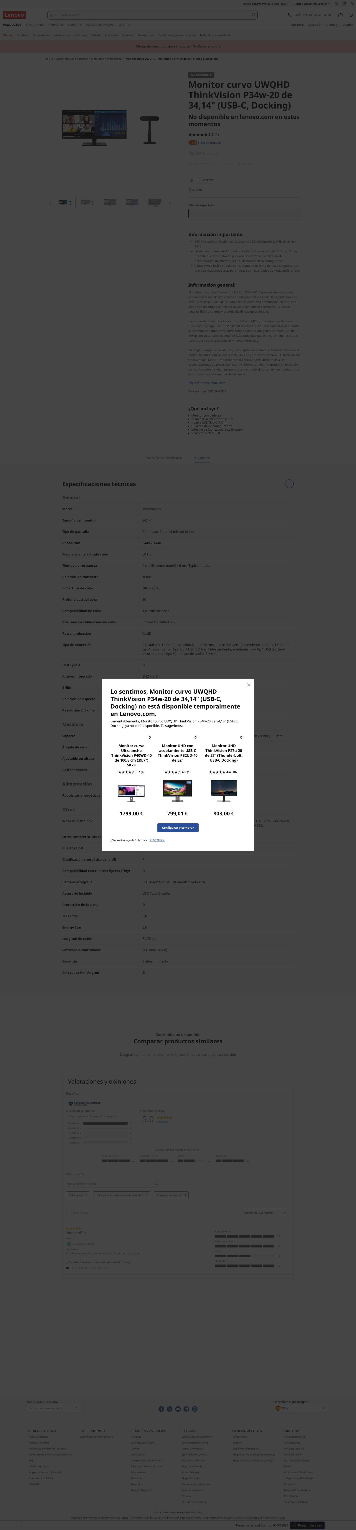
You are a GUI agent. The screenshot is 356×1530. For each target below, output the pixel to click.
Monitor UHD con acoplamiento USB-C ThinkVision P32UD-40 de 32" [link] (177, 753)
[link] (131, 791)
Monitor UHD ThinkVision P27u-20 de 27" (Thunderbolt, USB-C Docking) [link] (224, 753)
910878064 (157, 840)
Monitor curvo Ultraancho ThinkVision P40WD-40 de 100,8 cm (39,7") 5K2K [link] (131, 755)
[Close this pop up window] (248, 684)
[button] (149, 737)
